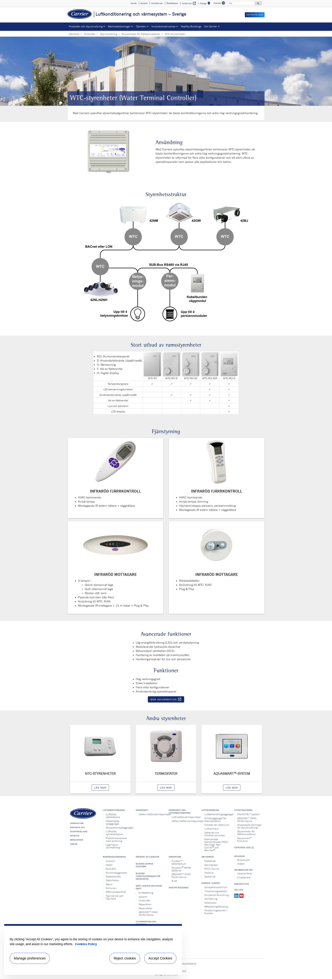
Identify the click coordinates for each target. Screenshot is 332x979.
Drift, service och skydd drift (149, 887)
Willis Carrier (211, 868)
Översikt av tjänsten (147, 857)
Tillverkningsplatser (215, 891)
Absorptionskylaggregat (118, 827)
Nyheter (74, 836)
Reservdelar (146, 908)
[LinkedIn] (236, 895)
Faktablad (210, 860)
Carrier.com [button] (189, 3)
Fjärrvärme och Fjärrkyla (114, 897)
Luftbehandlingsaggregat (216, 814)
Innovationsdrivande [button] (163, 26)
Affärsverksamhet (116, 891)
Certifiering (210, 898)
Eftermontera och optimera (146, 923)
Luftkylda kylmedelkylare (114, 833)
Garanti (143, 896)
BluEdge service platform (144, 865)
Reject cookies (125, 958)
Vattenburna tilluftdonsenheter (214, 834)
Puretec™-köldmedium (179, 862)
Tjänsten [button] (141, 26)
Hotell (109, 864)
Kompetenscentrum (215, 887)
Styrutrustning (108, 33)
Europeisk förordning (216, 894)
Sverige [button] (205, 3)
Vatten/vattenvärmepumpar (151, 814)
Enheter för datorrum (216, 824)
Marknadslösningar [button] (119, 26)
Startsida (74, 33)
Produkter (89, 33)
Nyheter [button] (143, 3)
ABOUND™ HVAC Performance (246, 819)
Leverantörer (244, 873)
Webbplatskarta (187, 963)
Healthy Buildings (191, 26)
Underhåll (144, 900)
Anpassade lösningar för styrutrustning (249, 826)
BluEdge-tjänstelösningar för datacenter (148, 876)
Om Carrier (207, 857)
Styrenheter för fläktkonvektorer (246, 833)
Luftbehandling (210, 810)
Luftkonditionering (114, 810)
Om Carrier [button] (210, 26)
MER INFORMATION (167, 699)
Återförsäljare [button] (172, 3)
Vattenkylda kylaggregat (112, 822)
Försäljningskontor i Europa (215, 912)
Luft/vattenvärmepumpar (184, 817)
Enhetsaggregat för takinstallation (215, 819)
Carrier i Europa (210, 883)
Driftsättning (146, 892)
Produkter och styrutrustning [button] (86, 26)
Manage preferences (30, 958)
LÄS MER (100, 787)
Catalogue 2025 (244, 847)
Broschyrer (76, 840)
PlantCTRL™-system (248, 814)
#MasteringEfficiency (216, 906)
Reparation (145, 904)
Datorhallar (112, 880)
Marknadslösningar (114, 857)
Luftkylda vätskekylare (113, 815)
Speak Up (209, 876)
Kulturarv (111, 888)
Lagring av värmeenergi (113, 846)
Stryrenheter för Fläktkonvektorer (141, 33)
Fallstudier (210, 902)
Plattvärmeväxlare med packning (116, 839)
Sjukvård (111, 868)
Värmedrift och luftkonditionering (180, 811)
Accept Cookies (160, 958)
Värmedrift (142, 810)
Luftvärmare (211, 828)
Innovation (175, 857)
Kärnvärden (211, 864)
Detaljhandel (113, 876)
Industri (110, 860)
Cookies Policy (86, 944)
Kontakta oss (77, 827)
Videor (73, 844)
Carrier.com (77, 823)
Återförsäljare (78, 831)
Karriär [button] (134, 3)
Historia (208, 872)
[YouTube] (241, 895)
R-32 (174, 880)
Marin (109, 884)
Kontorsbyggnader (116, 872)
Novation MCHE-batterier (182, 869)
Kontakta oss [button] (157, 3)
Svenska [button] (220, 3)
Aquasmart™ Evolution (244, 839)
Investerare (243, 877)
